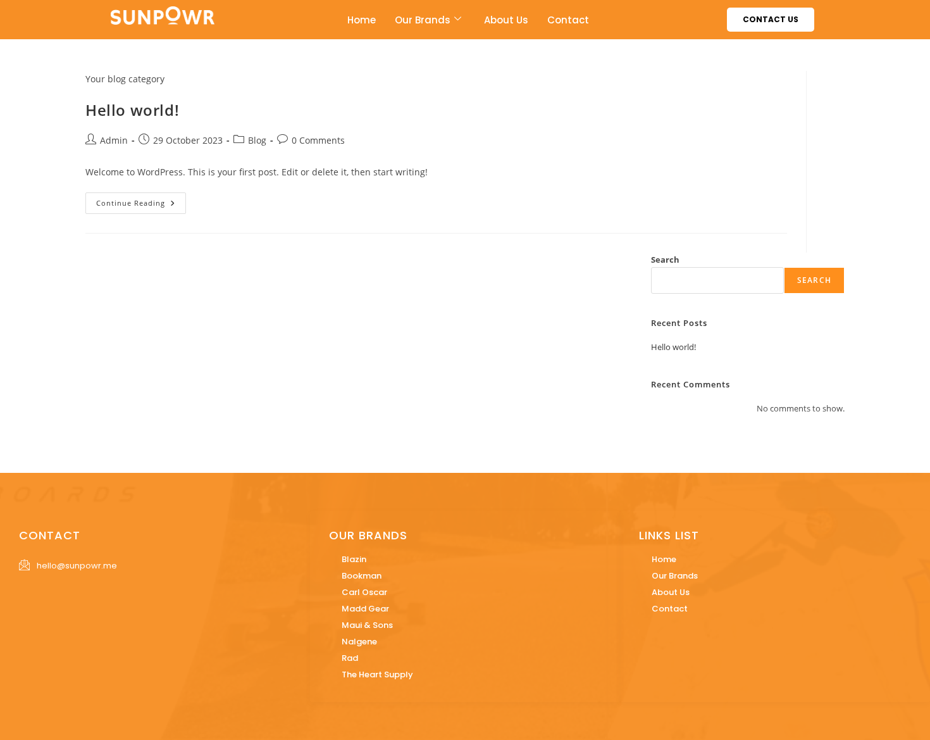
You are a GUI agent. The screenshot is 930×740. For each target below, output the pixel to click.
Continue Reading (141, 200)
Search (665, 259)
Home (361, 20)
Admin (114, 140)
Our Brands (422, 20)
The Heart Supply (377, 674)
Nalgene (359, 642)
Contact (568, 20)
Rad (350, 658)
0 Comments (318, 140)
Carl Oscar (364, 592)
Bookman (361, 576)
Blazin (354, 559)
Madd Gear (365, 609)
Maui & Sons (367, 625)
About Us (506, 20)
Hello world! (132, 109)
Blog (257, 140)
